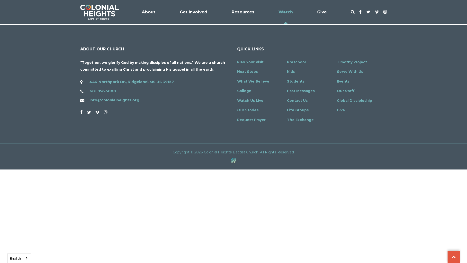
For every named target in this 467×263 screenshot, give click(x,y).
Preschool (296, 62)
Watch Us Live (250, 100)
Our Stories (248, 110)
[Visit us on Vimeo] (97, 112)
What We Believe (253, 81)
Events (343, 81)
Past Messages (301, 91)
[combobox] (19, 258)
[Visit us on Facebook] (81, 112)
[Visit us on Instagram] (105, 112)
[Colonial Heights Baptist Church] (99, 12)
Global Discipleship (354, 100)
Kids (291, 71)
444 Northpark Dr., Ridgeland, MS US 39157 (132, 81)
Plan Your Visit (250, 62)
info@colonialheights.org (114, 100)
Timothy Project (352, 62)
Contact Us (297, 100)
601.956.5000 (103, 91)
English (15, 258)
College (244, 91)
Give (341, 110)
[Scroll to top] (454, 257)
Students (296, 81)
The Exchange (300, 120)
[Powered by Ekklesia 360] (233, 160)
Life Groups (298, 110)
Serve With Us (350, 71)
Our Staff (346, 91)
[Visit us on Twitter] (89, 112)
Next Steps (247, 71)
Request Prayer (251, 120)
